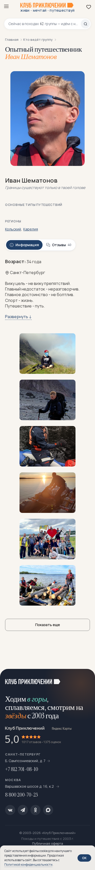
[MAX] (48, 810)
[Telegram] (23, 810)
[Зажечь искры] (85, 679)
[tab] (24, 245)
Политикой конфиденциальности (28, 864)
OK (84, 858)
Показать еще (47, 624)
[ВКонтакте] (10, 810)
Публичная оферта (47, 843)
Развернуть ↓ (18, 316)
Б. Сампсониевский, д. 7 (25, 760)
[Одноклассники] (35, 810)
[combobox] (44, 23)
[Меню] (6, 6)
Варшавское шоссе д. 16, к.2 (30, 786)
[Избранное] (88, 7)
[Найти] (85, 23)
